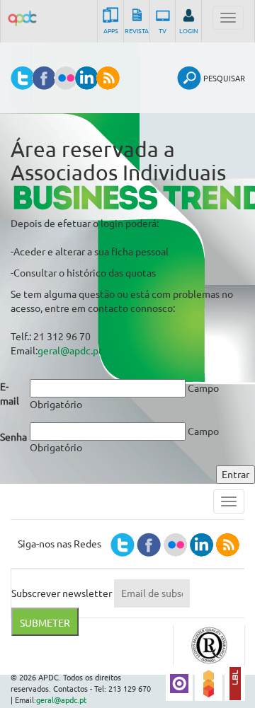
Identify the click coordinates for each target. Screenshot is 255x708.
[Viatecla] (179, 682)
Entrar (235, 474)
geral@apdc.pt (70, 350)
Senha (13, 437)
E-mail (9, 394)
